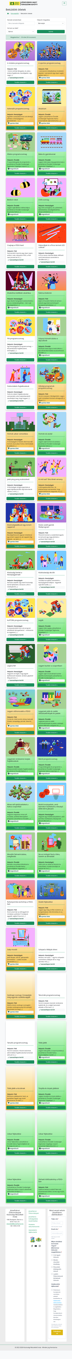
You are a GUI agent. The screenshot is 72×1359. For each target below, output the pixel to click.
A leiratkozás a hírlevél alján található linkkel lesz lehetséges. (56, 1326)
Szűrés (51, 32)
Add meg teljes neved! (56, 1226)
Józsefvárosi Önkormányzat (34, 1212)
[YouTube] (36, 1246)
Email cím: (54, 1229)
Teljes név (54, 1219)
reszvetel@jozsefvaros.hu (14, 1224)
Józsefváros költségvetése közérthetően (33, 1219)
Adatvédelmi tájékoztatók (33, 1231)
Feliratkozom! (57, 1332)
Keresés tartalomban (14, 20)
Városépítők (15, 13)
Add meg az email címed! (55, 1237)
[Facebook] (32, 1246)
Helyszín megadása (43, 20)
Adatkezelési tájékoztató (55, 1285)
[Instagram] (39, 1246)
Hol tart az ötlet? (12, 28)
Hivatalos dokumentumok (34, 1226)
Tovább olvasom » (20, 82)
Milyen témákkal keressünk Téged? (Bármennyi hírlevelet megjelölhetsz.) (56, 1247)
